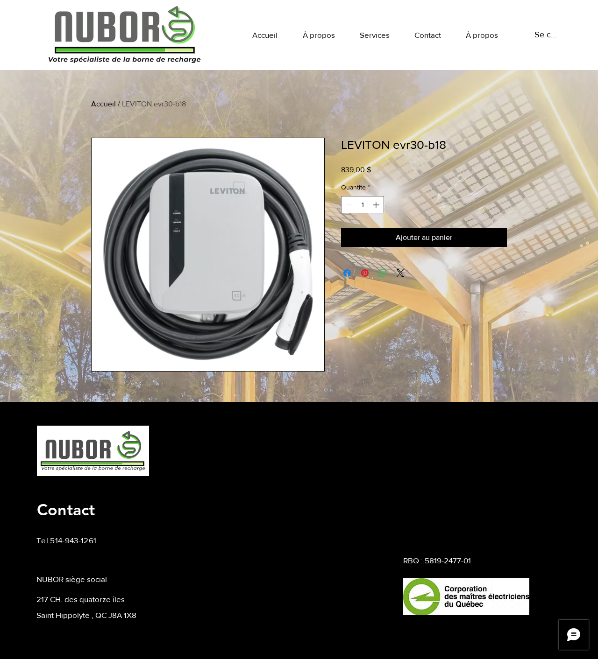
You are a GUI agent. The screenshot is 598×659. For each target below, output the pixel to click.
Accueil (103, 104)
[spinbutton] (362, 204)
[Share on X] (400, 273)
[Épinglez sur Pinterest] (364, 273)
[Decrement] (348, 204)
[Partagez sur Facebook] (347, 273)
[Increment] (377, 204)
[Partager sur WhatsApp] (382, 273)
